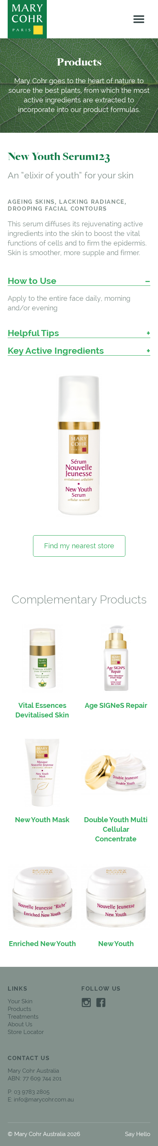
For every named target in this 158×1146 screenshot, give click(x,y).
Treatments (23, 1016)
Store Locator (26, 1032)
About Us (20, 1024)
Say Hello (137, 1134)
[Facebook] (101, 1001)
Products (19, 1009)
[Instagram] (86, 1001)
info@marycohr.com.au (44, 1099)
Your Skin (20, 1001)
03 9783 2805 (31, 1091)
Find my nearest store (79, 546)
